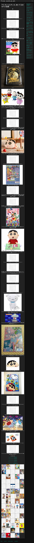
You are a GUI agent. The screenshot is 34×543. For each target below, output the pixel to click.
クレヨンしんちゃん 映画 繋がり (12, 461)
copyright (16, 541)
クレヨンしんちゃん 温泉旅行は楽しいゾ (29, 7)
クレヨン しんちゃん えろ (8, 1)
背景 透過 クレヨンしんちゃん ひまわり (30, 50)
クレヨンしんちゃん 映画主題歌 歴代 (13, 463)
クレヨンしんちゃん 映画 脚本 (12, 458)
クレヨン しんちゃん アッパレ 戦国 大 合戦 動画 (30, 32)
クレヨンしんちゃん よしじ (29, 52)
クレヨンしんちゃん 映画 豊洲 (12, 460)
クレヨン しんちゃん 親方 (29, 35)
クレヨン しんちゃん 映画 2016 (29, 45)
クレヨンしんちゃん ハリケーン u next (29, 15)
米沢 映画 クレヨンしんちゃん (30, 48)
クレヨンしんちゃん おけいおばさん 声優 (29, 12)
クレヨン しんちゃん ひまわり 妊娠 (29, 17)
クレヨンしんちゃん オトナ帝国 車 (29, 38)
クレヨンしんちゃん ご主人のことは (29, 55)
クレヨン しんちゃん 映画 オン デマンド (29, 26)
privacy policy (10, 541)
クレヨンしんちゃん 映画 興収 (12, 457)
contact (5, 541)
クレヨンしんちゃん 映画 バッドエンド (29, 40)
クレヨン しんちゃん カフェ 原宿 (29, 20)
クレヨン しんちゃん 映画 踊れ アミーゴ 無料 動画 (30, 23)
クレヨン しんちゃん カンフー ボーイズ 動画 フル (30, 28)
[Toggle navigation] (32, 1)
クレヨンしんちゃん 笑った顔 (29, 10)
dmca (1, 541)
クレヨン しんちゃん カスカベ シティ (29, 57)
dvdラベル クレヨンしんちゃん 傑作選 (29, 43)
